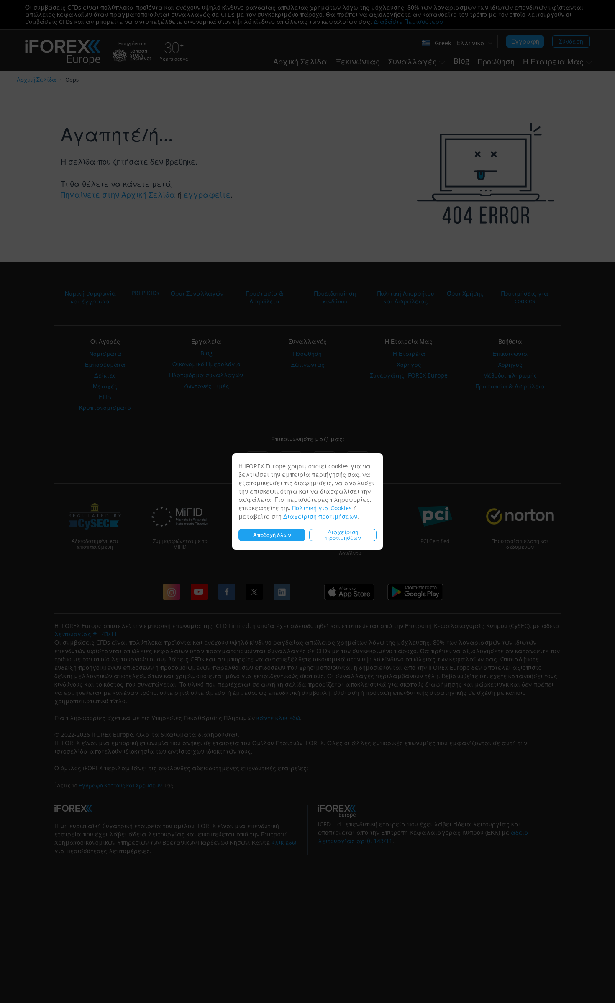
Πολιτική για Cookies (322, 508)
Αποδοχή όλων (272, 535)
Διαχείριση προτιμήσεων (320, 516)
